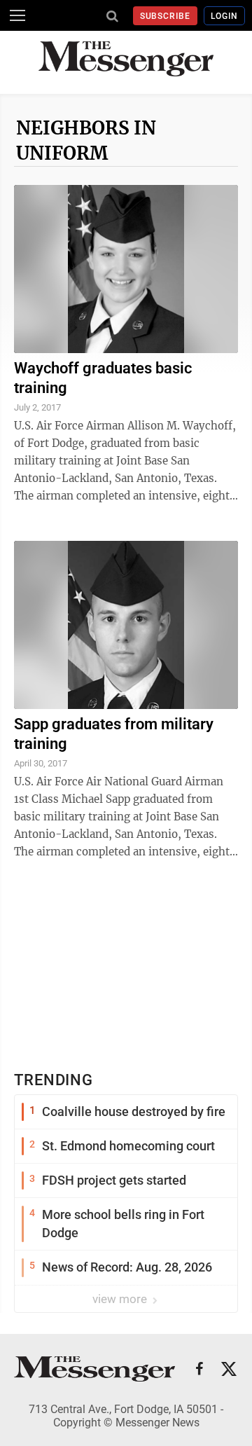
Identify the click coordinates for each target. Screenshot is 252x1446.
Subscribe (165, 16)
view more (121, 1299)
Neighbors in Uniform (86, 140)
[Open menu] (17, 15)
